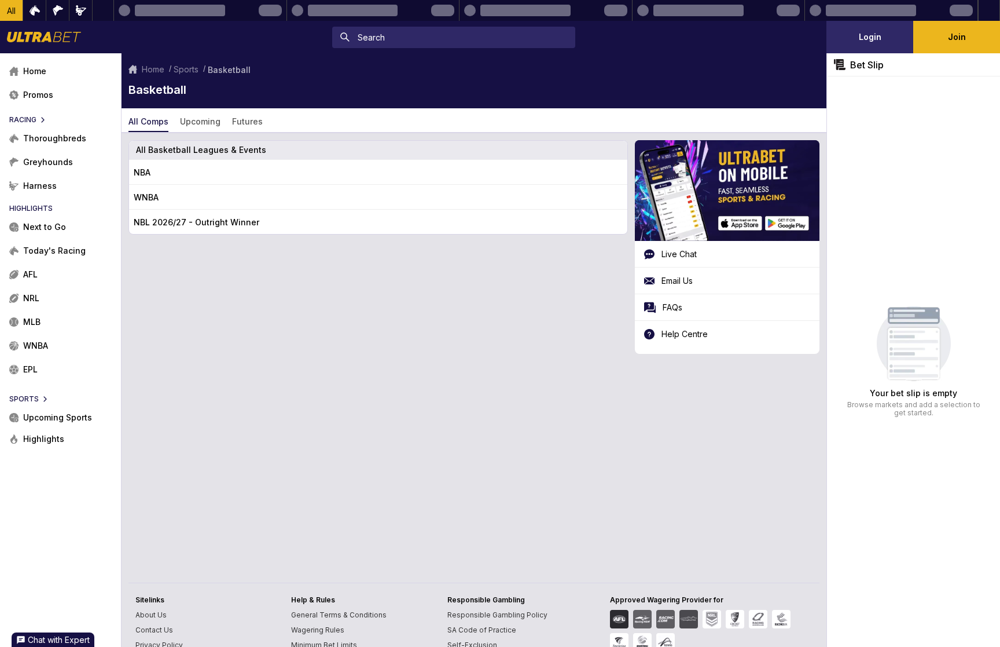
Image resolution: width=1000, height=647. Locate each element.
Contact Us (154, 630)
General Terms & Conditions (339, 615)
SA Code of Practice (481, 630)
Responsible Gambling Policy (497, 615)
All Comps (148, 121)
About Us (151, 615)
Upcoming (200, 121)
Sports (186, 69)
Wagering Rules (317, 630)
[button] (11, 10)
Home (153, 69)
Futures (247, 121)
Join (957, 37)
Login (870, 37)
